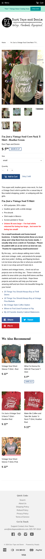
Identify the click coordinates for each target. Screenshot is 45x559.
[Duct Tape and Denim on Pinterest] (19, 535)
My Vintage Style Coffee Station (17, 305)
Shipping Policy (22, 507)
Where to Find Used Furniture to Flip (19, 309)
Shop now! (35, 9)
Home (4, 42)
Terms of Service (22, 517)
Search (23, 500)
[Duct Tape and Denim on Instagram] (25, 535)
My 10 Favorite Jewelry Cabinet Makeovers (21, 312)
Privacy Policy (22, 514)
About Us (22, 503)
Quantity (5, 166)
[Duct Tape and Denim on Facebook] (13, 535)
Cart (41, 3)
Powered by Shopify (32, 544)
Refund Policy (22, 510)
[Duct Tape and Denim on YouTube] (32, 535)
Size (3, 156)
